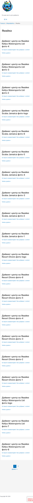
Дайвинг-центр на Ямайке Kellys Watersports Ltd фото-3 (15, 67)
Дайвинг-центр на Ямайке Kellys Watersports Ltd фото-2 (15, 90)
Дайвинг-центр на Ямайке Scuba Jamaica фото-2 (15, 214)
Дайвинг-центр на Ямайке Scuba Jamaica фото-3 (15, 194)
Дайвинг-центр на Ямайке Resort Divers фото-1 (15, 378)
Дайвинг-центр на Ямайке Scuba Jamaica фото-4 (15, 173)
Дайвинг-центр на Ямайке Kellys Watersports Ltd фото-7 (15, 424)
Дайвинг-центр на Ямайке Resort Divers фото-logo (15, 255)
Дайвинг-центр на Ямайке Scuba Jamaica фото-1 (15, 235)
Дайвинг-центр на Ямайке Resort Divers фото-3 (15, 337)
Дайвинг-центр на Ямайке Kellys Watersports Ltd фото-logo (15, 400)
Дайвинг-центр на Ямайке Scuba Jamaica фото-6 (15, 132)
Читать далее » (6, 53)
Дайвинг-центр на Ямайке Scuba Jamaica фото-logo (15, 112)
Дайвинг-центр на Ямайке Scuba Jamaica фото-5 (15, 153)
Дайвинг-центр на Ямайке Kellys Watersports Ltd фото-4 (15, 44)
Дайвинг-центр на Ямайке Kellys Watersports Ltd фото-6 (15, 447)
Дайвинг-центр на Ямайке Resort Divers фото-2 (15, 358)
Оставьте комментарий (9, 49)
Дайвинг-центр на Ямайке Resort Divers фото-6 (15, 276)
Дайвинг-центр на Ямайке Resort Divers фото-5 (15, 296)
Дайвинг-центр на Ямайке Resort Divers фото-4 (15, 317)
